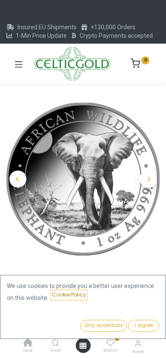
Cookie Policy (69, 294)
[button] (17, 179)
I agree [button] (144, 325)
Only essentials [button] (103, 325)
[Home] (28, 343)
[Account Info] (138, 343)
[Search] (56, 343)
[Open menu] (83, 346)
